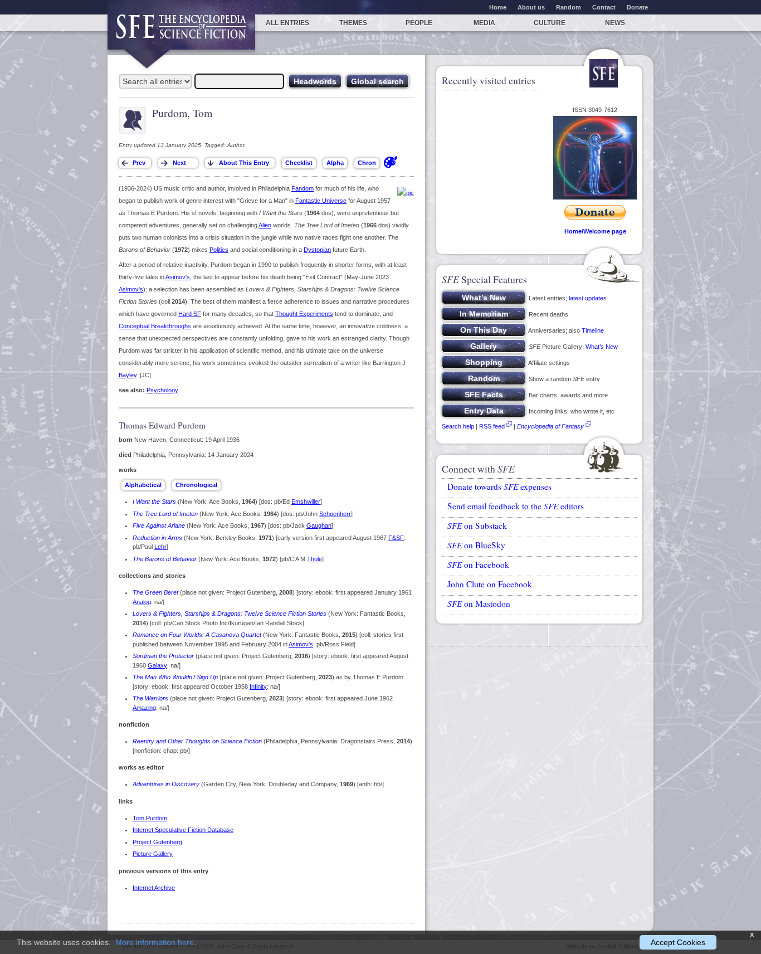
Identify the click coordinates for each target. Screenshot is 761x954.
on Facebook (478, 564)
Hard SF (189, 313)
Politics (218, 249)
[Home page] (181, 32)
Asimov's (177, 277)
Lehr (160, 546)
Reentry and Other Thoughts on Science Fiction (197, 741)
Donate (637, 7)
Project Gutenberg (157, 842)
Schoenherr (335, 513)
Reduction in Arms (157, 537)
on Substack (477, 525)
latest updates (588, 298)
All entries (287, 23)
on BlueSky (476, 545)
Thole (314, 559)
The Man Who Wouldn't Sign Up (175, 677)
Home (497, 7)
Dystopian (317, 249)
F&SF (396, 537)
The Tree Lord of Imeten (165, 513)
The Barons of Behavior (165, 559)
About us (531, 7)
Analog (142, 601)
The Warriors (150, 698)
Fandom (302, 188)
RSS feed (492, 426)
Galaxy (157, 665)
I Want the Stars (154, 501)
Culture (549, 23)
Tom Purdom (150, 818)
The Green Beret (155, 592)
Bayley (127, 375)
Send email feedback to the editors (515, 506)
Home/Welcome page (595, 231)
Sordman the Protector (163, 656)
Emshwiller (305, 501)
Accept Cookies (678, 942)
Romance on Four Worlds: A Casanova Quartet (197, 634)
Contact (604, 7)
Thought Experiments (304, 313)
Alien (264, 225)
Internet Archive (154, 887)
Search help (458, 426)
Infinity (258, 686)
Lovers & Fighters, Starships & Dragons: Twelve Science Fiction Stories (229, 613)
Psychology (162, 390)
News (615, 23)
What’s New (602, 346)
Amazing (144, 707)
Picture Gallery (153, 853)
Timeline (593, 330)
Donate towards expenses (499, 486)
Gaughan (318, 525)
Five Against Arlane (159, 525)
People (419, 23)
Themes (353, 23)
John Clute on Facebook (489, 584)
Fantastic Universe (321, 200)
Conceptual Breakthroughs (155, 326)
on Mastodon (478, 603)
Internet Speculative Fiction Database (183, 829)
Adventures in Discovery (166, 784)
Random (568, 7)
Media (484, 23)
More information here (154, 942)
